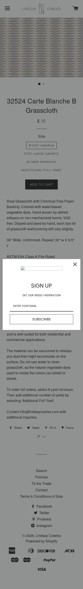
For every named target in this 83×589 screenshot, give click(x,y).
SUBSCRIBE (41, 319)
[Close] (75, 264)
